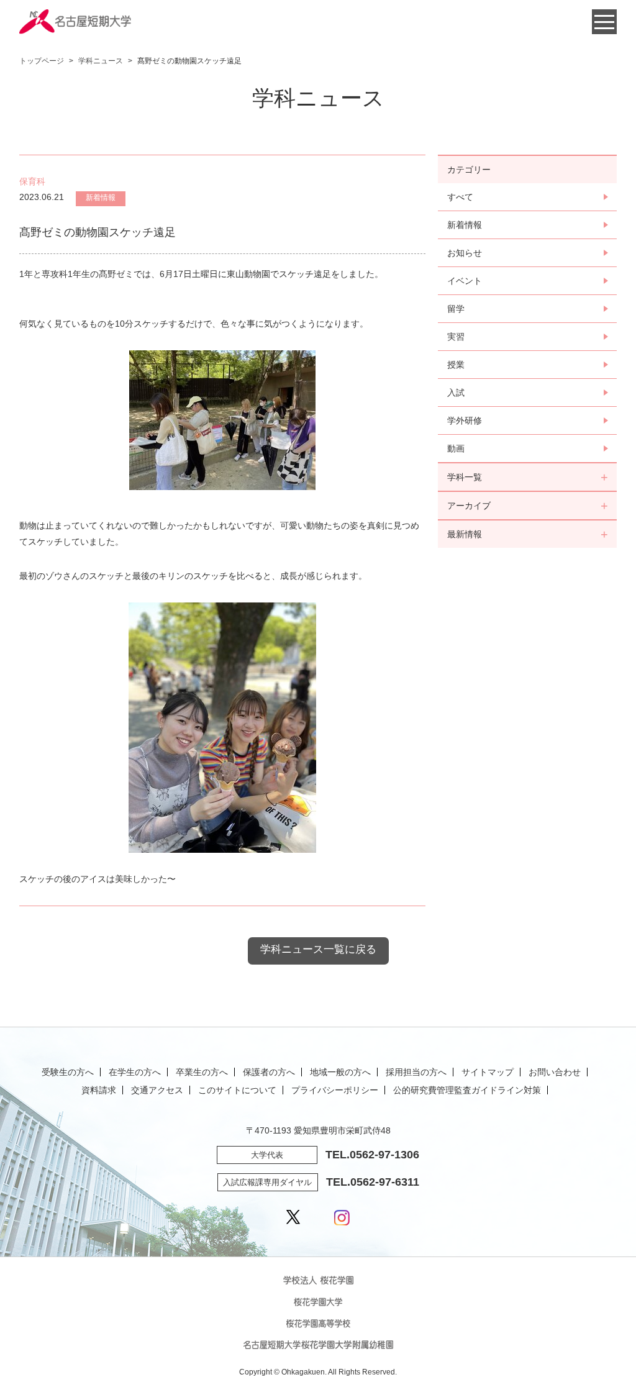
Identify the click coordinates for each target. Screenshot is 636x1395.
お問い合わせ (555, 1072)
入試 (456, 393)
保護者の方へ (269, 1072)
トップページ (41, 61)
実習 (456, 337)
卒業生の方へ (202, 1072)
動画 (456, 448)
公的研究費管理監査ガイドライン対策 (467, 1090)
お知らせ (464, 253)
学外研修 (464, 420)
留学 (456, 309)
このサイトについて (237, 1090)
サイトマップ (487, 1072)
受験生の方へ (68, 1072)
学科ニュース (100, 61)
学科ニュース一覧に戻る (318, 949)
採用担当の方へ (416, 1072)
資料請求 (98, 1090)
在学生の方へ (135, 1072)
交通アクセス (157, 1090)
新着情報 (464, 225)
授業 (456, 365)
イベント (464, 281)
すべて (460, 197)
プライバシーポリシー (334, 1090)
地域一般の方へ (340, 1072)
